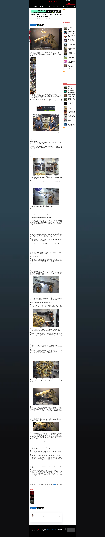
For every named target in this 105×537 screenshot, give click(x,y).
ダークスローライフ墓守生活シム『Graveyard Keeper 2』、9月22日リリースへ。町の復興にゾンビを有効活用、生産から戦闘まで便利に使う (71, 96)
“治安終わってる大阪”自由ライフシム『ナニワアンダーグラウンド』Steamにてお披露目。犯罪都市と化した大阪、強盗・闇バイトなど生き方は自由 (71, 116)
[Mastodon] (68, 531)
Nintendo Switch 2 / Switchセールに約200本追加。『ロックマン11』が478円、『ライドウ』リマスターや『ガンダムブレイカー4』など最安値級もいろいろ (71, 33)
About (31, 535)
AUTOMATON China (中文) (70, 3)
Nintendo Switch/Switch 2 (56, 6)
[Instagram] (70, 529)
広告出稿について (38, 535)
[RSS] (74, 531)
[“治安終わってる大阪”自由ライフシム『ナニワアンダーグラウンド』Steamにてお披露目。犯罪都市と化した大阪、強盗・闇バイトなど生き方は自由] (65, 116)
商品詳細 (54, 484)
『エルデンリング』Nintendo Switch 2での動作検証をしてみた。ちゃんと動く (71, 108)
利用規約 (48, 535)
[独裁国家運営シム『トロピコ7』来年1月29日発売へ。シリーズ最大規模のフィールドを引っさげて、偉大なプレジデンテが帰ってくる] (65, 99)
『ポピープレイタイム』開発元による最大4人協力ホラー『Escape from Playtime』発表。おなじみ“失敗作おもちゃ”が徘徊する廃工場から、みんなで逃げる (71, 92)
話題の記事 (41, 6)
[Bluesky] (68, 529)
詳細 (67, 6)
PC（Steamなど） (48, 6)
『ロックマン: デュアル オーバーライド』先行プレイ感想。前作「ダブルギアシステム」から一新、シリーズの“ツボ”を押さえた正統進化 (71, 124)
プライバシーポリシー (43, 535)
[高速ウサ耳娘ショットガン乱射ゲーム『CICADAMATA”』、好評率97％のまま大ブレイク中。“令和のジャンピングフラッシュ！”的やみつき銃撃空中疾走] (65, 120)
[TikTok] (72, 531)
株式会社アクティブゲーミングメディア (52, 529)
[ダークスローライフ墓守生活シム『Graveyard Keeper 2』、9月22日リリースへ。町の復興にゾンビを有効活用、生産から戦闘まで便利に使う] (65, 95)
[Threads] (74, 529)
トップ (32, 6)
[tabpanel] (69, 48)
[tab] (65, 25)
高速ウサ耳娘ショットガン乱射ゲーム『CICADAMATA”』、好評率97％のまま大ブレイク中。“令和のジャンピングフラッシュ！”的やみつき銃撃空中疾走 (71, 120)
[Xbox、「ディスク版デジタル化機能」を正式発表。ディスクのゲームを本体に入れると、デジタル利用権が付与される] (65, 103)
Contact (34, 535)
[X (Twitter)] (72, 529)
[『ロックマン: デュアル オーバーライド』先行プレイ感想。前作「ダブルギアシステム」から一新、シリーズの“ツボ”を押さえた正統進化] (65, 124)
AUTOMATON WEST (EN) (70, 1)
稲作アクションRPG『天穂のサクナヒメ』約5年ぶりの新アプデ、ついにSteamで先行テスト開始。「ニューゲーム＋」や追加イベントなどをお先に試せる (71, 57)
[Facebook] (70, 531)
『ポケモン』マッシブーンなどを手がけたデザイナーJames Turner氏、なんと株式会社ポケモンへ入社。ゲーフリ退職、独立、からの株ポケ (71, 37)
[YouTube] (65, 529)
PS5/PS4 (63, 6)
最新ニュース (36, 6)
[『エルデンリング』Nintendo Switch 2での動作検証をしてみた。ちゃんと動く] (65, 108)
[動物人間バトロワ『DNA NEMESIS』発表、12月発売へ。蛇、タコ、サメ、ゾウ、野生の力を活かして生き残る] (65, 87)
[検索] (74, 6)
